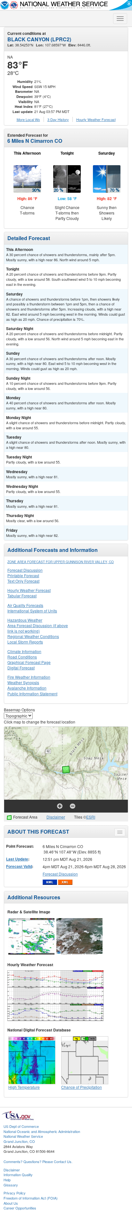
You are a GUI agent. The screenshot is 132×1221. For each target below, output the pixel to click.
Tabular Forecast (22, 595)
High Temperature (24, 1087)
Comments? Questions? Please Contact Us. (38, 1161)
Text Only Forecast (23, 581)
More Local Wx (28, 119)
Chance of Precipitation (81, 1087)
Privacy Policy (15, 1192)
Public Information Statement (32, 693)
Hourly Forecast (96, 119)
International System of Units (32, 610)
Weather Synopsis (23, 682)
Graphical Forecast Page (29, 662)
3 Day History (58, 119)
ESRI (90, 817)
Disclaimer (55, 817)
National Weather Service (23, 1136)
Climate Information (24, 651)
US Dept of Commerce (21, 1126)
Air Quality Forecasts (25, 605)
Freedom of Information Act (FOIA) (31, 1198)
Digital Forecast (21, 667)
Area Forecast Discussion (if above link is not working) (37, 628)
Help (7, 1179)
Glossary (11, 1184)
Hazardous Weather (24, 620)
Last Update (17, 859)
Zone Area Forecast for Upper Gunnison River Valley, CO (60, 562)
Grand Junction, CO (19, 1141)
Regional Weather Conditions (33, 636)
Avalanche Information (26, 688)
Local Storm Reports (25, 641)
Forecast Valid (19, 866)
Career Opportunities (20, 1207)
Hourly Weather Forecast (29, 590)
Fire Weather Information (28, 677)
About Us (11, 1203)
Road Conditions (22, 656)
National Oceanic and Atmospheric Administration (42, 1131)
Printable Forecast (23, 575)
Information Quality (18, 1174)
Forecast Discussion (25, 570)
